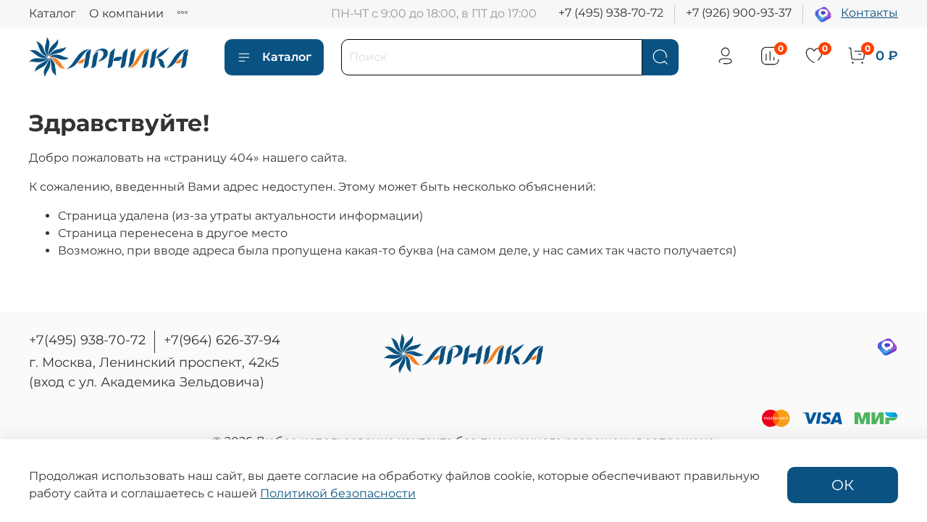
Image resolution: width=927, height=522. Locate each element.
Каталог (52, 13)
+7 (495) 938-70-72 (610, 13)
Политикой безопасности (338, 493)
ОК (842, 485)
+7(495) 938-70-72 (87, 340)
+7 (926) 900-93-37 (739, 13)
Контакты (869, 13)
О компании (126, 13)
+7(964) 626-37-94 (222, 340)
